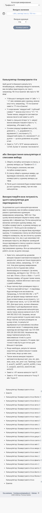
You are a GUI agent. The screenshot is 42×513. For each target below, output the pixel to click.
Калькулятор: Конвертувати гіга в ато (21, 464)
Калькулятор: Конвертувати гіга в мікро (22, 448)
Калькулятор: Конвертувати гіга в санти (22, 440)
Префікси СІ (29, 164)
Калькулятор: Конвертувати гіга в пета (22, 413)
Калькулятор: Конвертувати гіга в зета (22, 405)
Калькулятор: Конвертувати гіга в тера (22, 417)
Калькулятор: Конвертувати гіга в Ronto (22, 397)
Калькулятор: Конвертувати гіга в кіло (22, 425)
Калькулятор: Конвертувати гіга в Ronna (23, 476)
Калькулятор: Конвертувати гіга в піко (22, 456)
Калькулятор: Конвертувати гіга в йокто (22, 472)
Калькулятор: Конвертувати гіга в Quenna (20, 481)
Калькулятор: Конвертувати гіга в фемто (23, 460)
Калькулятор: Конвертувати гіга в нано (22, 452)
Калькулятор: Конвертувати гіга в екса (22, 409)
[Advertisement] (21, 54)
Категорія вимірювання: (21, 2)
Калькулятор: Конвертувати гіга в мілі (21, 444)
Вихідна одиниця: (21, 19)
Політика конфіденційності (21, 493)
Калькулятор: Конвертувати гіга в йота (22, 401)
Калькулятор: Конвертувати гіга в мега (22, 421)
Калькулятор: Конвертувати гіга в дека (22, 432)
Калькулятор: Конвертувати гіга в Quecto (20, 391)
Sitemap (34, 493)
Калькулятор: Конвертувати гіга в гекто (22, 429)
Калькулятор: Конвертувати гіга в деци (22, 436)
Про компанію (7, 493)
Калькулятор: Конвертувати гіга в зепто (22, 468)
